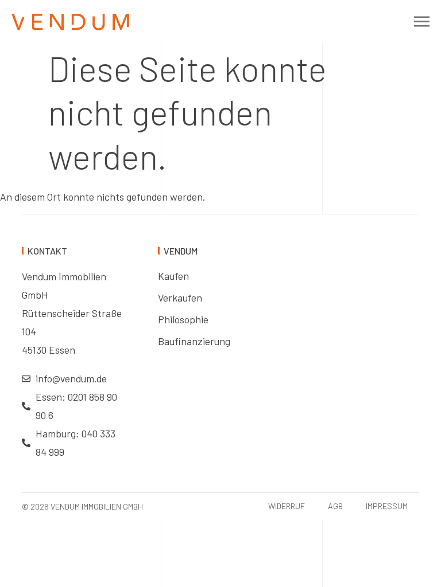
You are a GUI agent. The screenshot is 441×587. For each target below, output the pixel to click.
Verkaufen (180, 297)
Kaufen (173, 275)
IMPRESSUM (387, 506)
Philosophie (183, 319)
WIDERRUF (286, 506)
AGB (335, 506)
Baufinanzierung (194, 341)
